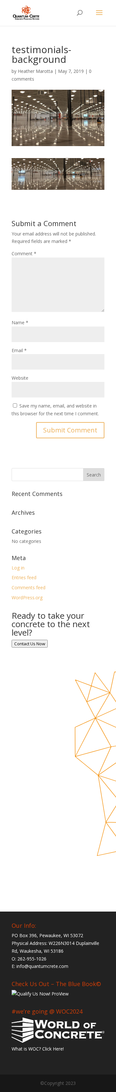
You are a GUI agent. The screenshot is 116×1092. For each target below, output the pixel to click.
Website (20, 378)
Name (20, 322)
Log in (18, 568)
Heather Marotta (35, 71)
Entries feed (24, 577)
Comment (24, 253)
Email (19, 350)
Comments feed (28, 587)
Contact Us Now (29, 644)
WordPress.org (27, 597)
